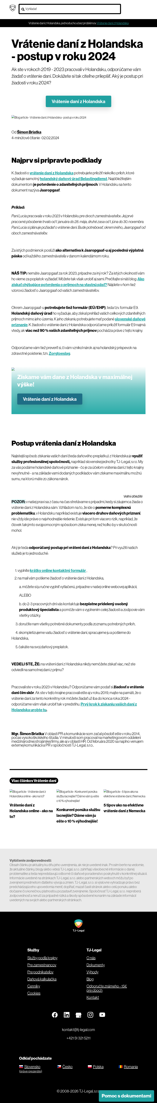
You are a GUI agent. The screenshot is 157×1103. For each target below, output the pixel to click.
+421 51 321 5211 (78, 1038)
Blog (90, 979)
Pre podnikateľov (40, 972)
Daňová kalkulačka (41, 979)
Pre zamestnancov (41, 965)
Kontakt (93, 997)
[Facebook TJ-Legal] (55, 1015)
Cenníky (33, 986)
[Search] (23, 9)
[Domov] (78, 925)
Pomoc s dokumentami (126, 1096)
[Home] (13, 8)
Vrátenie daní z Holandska (78, 101)
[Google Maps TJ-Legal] (78, 1015)
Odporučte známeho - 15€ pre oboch (107, 988)
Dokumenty (96, 965)
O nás (91, 958)
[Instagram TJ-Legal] (90, 1015)
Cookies (33, 993)
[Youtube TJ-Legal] (102, 1015)
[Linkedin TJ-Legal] (67, 1015)
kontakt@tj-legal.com (78, 1029)
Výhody (92, 972)
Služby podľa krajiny (42, 958)
